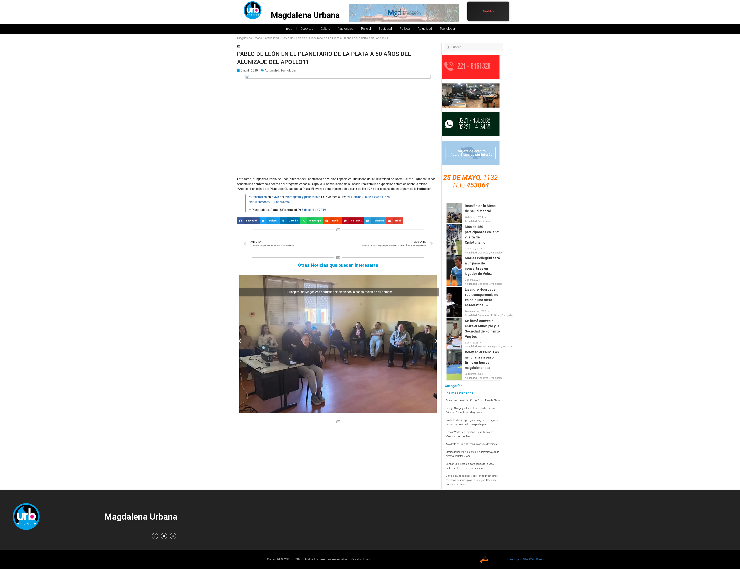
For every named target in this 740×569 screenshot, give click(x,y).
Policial (366, 28)
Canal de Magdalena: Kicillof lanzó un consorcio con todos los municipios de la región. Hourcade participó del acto (472, 480)
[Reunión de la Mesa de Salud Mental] (454, 213)
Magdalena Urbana (305, 15)
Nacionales (345, 28)
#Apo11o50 (382, 197)
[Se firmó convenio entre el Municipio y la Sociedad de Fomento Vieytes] (454, 333)
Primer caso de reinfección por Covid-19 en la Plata (473, 400)
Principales (484, 221)
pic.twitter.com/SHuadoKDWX (269, 202)
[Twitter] (164, 536)
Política (405, 28)
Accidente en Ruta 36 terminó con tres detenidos (471, 444)
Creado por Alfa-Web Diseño (526, 559)
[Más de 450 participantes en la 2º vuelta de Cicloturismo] (454, 239)
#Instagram (293, 197)
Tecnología (447, 28)
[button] (248, 220)
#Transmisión (258, 197)
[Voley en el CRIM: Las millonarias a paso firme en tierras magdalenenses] (454, 364)
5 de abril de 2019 (314, 210)
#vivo (275, 197)
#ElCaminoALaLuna (360, 197)
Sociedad (385, 28)
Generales (483, 315)
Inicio (289, 28)
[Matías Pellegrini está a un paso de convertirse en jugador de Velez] (454, 270)
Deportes (306, 28)
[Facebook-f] (155, 536)
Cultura (325, 28)
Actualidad (425, 28)
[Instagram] (173, 536)
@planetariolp (311, 197)
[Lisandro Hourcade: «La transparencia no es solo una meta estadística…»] (454, 302)
